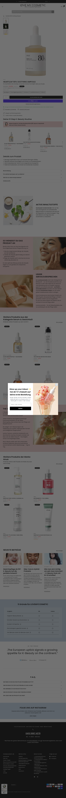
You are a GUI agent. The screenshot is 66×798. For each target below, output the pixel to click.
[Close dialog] (56, 385)
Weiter (20, 408)
